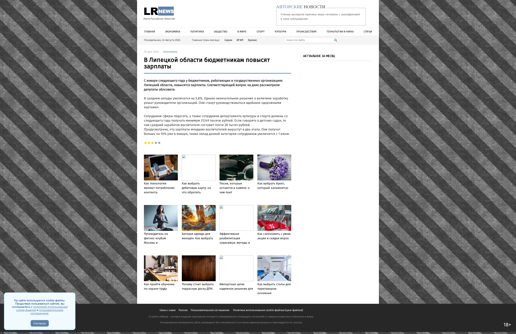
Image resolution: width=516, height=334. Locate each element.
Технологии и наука (340, 32)
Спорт (261, 32)
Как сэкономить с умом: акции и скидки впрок (274, 236)
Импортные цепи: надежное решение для (236, 286)
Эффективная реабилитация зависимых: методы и (235, 238)
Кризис (252, 40)
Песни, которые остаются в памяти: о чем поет (235, 188)
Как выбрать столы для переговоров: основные (274, 289)
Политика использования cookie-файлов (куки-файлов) (268, 310)
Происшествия (306, 32)
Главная (149, 32)
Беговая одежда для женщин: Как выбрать (197, 236)
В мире (242, 32)
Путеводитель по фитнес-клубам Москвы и (156, 238)
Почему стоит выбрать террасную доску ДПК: (198, 286)
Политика (197, 32)
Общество (220, 32)
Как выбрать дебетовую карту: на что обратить (196, 188)
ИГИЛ (240, 40)
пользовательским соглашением (46, 311)
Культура (280, 32)
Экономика (172, 32)
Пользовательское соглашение (210, 310)
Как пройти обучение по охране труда (159, 286)
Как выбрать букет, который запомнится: (272, 185)
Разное (183, 310)
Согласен (39, 323)
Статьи (368, 32)
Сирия (228, 40)
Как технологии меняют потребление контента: (159, 188)
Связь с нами (168, 310)
